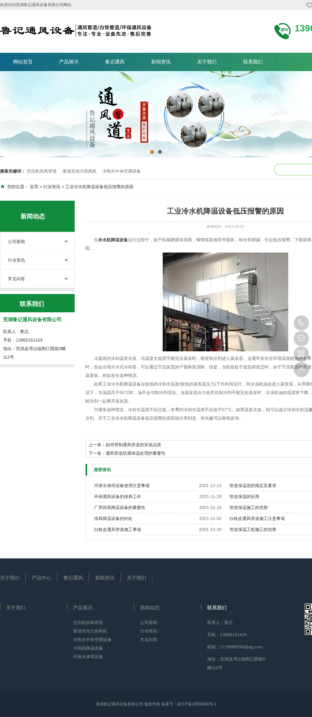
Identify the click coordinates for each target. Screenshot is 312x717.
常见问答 (16, 278)
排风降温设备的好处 (113, 518)
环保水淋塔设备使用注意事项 (122, 485)
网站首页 (23, 61)
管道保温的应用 (244, 496)
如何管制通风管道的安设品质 (133, 444)
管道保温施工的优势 (248, 507)
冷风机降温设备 (88, 648)
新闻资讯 (161, 61)
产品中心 (41, 577)
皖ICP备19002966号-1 (196, 704)
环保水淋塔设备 (88, 656)
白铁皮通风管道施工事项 (117, 529)
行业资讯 (51, 186)
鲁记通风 (115, 61)
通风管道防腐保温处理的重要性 (135, 453)
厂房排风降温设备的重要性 (119, 507)
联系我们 (253, 61)
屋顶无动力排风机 (79, 171)
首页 (34, 186)
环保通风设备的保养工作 (117, 496)
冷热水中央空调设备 (121, 171)
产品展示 (69, 61)
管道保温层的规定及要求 (252, 485)
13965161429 (301, 323)
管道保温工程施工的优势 (252, 529)
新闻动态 (150, 607)
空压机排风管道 (42, 171)
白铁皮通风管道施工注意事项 (257, 518)
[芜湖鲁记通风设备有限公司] (75, 30)
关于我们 (207, 61)
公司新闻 (16, 241)
